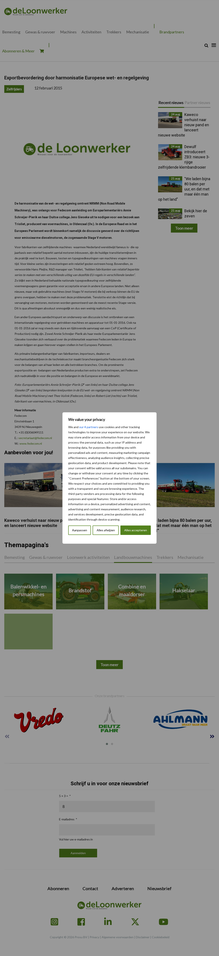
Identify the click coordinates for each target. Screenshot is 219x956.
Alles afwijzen (106, 530)
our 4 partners (88, 427)
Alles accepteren (135, 530)
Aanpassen (79, 530)
